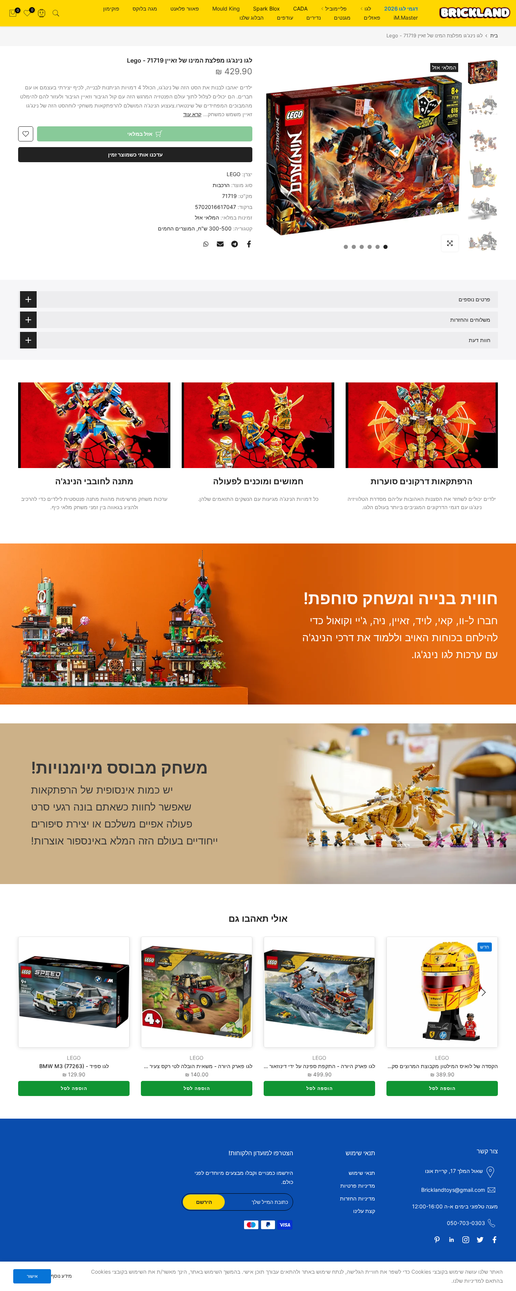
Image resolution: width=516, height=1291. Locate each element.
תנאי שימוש (362, 1173)
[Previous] (482, 992)
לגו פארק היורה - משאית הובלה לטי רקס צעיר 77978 (192, 1066)
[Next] (33, 992)
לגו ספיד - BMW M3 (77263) (74, 1066)
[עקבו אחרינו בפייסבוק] (494, 1239)
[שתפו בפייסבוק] (249, 244)
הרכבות (221, 185)
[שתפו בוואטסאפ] (205, 244)
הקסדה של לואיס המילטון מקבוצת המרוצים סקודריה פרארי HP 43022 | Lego (409, 1066)
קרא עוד (192, 114)
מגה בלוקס (145, 8)
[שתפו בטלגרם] (234, 244)
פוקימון (111, 8)
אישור (32, 1276)
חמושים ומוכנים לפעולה (258, 481)
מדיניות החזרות (357, 1198)
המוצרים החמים (176, 228)
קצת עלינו (364, 1211)
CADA (300, 8)
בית (494, 35)
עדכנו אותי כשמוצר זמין (135, 154)
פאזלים (372, 17)
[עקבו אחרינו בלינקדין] (451, 1239)
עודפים (285, 17)
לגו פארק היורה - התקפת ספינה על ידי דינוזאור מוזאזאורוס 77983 (300, 1066)
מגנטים (342, 17)
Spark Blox (266, 8)
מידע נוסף (61, 1276)
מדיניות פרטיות (357, 1185)
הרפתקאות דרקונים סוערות (422, 481)
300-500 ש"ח (215, 228)
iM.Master (406, 17)
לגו (368, 8)
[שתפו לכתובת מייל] (220, 244)
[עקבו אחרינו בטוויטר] (480, 1239)
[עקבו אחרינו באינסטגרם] (465, 1239)
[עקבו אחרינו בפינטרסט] (437, 1239)
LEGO (234, 174)
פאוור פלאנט (184, 8)
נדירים (313, 17)
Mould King (226, 8)
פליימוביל (336, 8)
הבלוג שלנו (251, 17)
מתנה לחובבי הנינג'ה (94, 481)
